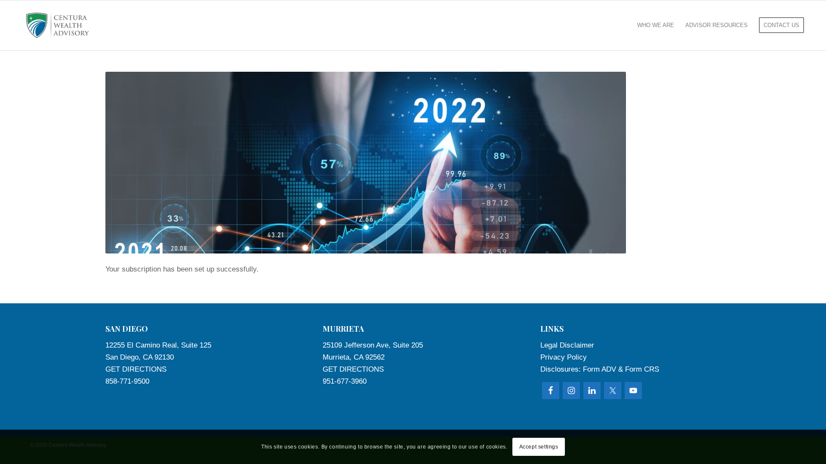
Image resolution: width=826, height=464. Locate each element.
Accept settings (538, 447)
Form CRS (642, 369)
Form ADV (599, 369)
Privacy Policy (563, 357)
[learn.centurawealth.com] (57, 25)
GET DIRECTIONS (135, 369)
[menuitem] (656, 25)
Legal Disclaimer (567, 345)
